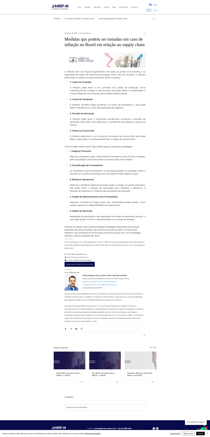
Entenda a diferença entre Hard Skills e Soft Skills (139, 374)
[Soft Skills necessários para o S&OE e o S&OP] (105, 360)
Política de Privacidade (92, 433)
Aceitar (200, 433)
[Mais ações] (144, 33)
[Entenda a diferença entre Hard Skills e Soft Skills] (140, 360)
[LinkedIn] (157, 428)
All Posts (57, 19)
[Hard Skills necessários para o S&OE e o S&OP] (69, 360)
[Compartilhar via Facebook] (66, 329)
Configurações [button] (175, 433)
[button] (123, 7)
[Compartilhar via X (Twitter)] (71, 329)
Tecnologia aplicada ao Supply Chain (113, 19)
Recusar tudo (188, 433)
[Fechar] (207, 433)
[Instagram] (154, 428)
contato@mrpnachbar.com (105, 428)
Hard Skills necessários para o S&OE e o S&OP (68, 374)
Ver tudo (153, 347)
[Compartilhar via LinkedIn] (76, 329)
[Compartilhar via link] (82, 329)
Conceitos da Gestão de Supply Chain (79, 19)
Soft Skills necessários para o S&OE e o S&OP (103, 374)
